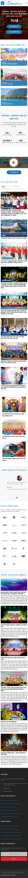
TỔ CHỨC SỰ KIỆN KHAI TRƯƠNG (11, 803)
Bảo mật (13, 875)
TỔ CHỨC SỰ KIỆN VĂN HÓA (9, 810)
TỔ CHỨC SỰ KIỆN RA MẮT (9, 807)
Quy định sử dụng (5, 875)
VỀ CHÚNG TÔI (14, 26)
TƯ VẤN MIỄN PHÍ (14, 32)
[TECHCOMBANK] (14, 564)
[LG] (4, 540)
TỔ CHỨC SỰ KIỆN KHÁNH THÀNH (11, 813)
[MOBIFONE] (23, 533)
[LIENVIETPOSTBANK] (23, 525)
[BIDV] (23, 540)
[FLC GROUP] (4, 556)
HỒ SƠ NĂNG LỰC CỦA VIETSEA (10, 829)
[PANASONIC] (14, 533)
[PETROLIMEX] (14, 517)
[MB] (4, 548)
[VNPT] (14, 548)
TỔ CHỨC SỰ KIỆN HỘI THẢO (10, 800)
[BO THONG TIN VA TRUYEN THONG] (23, 548)
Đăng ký (14, 859)
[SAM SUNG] (14, 540)
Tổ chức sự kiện (6, 189)
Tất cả (4, 186)
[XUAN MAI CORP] (4, 517)
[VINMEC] (14, 525)
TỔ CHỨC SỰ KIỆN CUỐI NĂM (10, 816)
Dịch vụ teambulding (13, 186)
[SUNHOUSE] (23, 556)
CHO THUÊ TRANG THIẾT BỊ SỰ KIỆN (11, 832)
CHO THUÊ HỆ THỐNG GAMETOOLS (11, 835)
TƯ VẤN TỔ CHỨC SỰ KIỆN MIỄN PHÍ (12, 839)
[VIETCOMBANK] (14, 556)
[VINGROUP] (4, 564)
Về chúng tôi (14, 172)
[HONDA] (23, 517)
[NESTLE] (4, 533)
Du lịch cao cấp (17, 189)
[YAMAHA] (4, 525)
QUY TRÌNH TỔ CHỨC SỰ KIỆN (10, 826)
